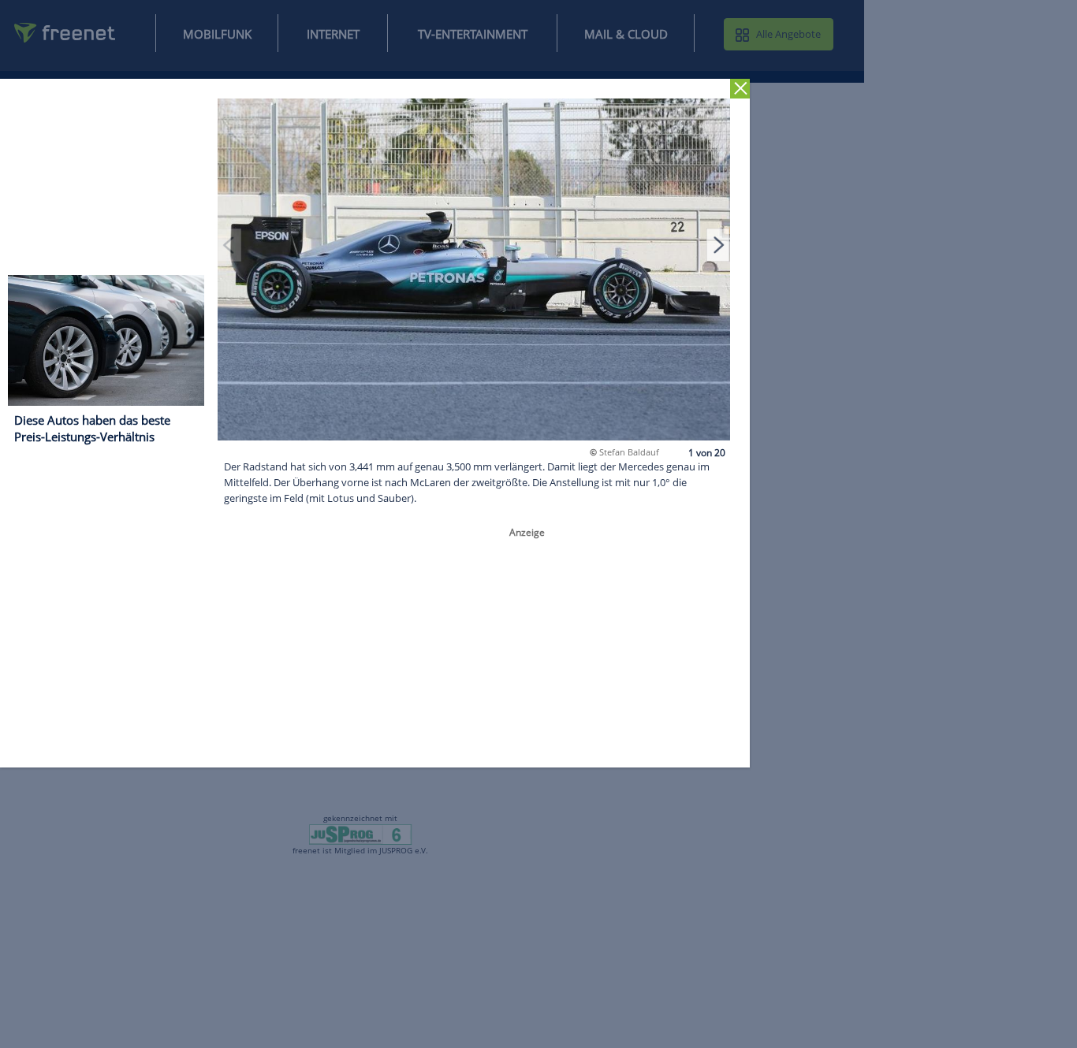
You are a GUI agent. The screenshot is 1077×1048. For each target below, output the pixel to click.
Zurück (740, 88)
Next (718, 244)
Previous (229, 244)
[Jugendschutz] (361, 833)
